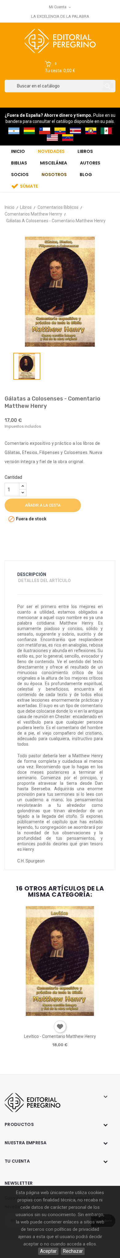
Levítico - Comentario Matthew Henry (60, 1036)
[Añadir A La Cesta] (42, 1014)
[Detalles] (77, 1013)
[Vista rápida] (59, 1013)
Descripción (31, 574)
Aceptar (48, 1251)
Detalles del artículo (44, 580)
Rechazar (73, 1251)
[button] (60, 67)
